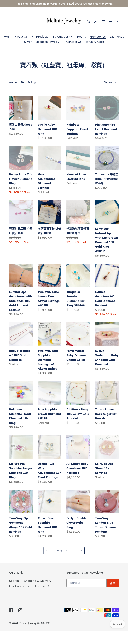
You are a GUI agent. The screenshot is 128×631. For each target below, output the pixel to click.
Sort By (13, 82)
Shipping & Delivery (38, 581)
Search (14, 581)
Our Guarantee (19, 586)
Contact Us (42, 586)
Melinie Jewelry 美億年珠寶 (34, 623)
